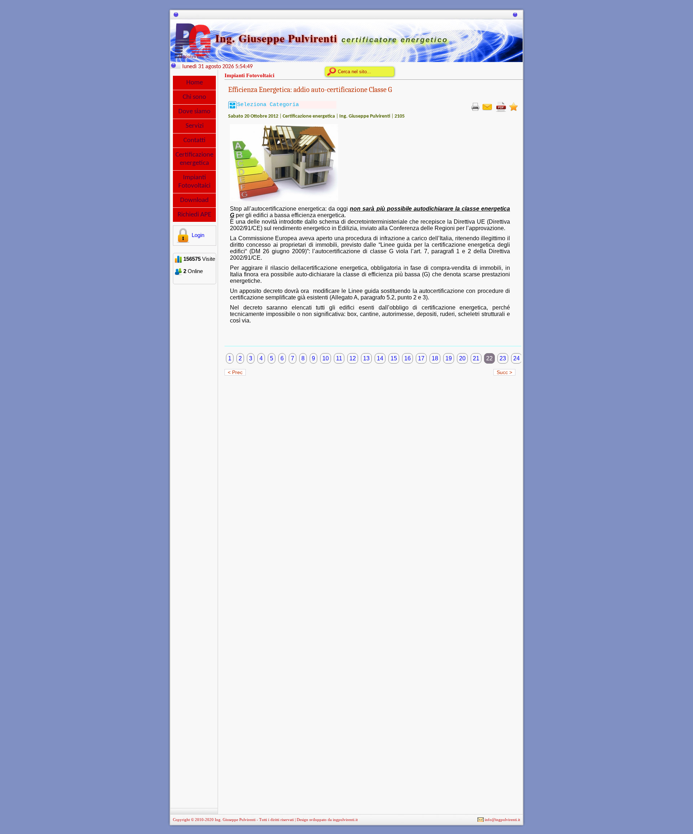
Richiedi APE (194, 214)
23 (503, 358)
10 (325, 358)
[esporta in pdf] (501, 106)
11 (339, 358)
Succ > (504, 372)
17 (421, 358)
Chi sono (194, 97)
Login (198, 235)
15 (394, 358)
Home (194, 82)
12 (352, 358)
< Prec (235, 372)
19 (448, 358)
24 (516, 358)
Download (194, 200)
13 (366, 358)
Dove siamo (194, 111)
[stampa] (475, 106)
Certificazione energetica (194, 159)
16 (407, 358)
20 (462, 358)
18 (435, 358)
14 (380, 358)
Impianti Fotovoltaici (194, 181)
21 (476, 358)
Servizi (195, 126)
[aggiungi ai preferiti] (513, 106)
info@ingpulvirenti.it (502, 819)
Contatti (194, 140)
